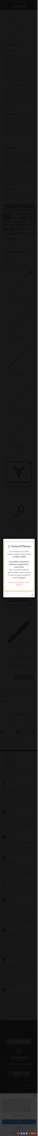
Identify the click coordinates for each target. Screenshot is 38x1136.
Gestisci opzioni (17, 1115)
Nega (19, 1128)
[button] (35, 1096)
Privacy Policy (23, 1132)
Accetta (19, 1122)
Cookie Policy (14, 1132)
